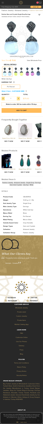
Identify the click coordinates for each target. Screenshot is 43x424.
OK (17, 422)
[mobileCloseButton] (3, 3)
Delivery (21, 346)
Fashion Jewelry (7, 183)
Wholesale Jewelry (21, 308)
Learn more (23, 422)
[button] (40, 2)
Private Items (21, 320)
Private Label (21, 312)
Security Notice (21, 375)
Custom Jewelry (21, 316)
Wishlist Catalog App (22, 324)
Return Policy (21, 367)
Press (21, 350)
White (31, 185)
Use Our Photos (21, 342)
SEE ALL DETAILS (10, 64)
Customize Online (21, 337)
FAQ (21, 333)
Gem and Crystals (16, 185)
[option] (7, 72)
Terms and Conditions (21, 363)
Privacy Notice (21, 371)
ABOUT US (21, 410)
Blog (21, 354)
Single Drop (30, 183)
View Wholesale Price (34, 60)
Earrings (38, 183)
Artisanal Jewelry (19, 183)
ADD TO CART (21, 110)
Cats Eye (26, 185)
